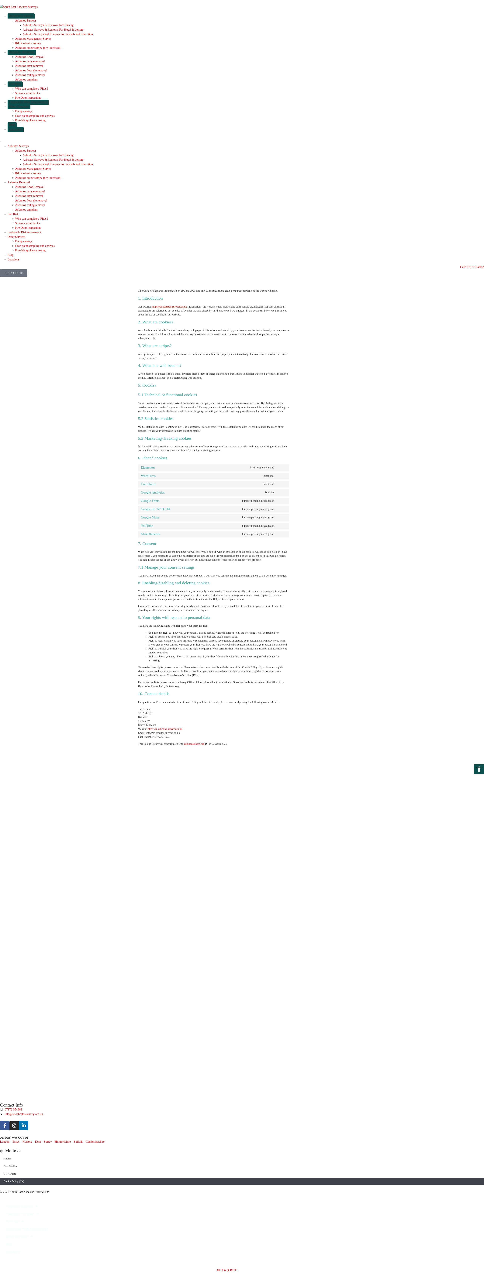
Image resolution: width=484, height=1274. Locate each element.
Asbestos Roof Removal (29, 56)
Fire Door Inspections (28, 97)
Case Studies (10, 1166)
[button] (479, 769)
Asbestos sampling (26, 79)
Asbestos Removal (21, 52)
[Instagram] (14, 1125)
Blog (12, 124)
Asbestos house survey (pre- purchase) (38, 47)
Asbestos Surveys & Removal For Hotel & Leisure (53, 29)
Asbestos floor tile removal (31, 70)
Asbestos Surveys (21, 16)
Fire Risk (15, 84)
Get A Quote (10, 1173)
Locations (15, 129)
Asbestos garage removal (30, 61)
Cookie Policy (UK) (14, 1181)
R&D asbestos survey (28, 43)
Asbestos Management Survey (33, 38)
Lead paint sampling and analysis (35, 115)
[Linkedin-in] (23, 1125)
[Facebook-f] (4, 1125)
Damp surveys (23, 111)
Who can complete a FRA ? (31, 88)
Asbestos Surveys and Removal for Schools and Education (58, 34)
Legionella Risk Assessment (28, 102)
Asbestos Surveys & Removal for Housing (48, 25)
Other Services (19, 106)
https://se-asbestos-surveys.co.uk (169, 306)
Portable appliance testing (30, 120)
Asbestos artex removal (29, 65)
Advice (7, 1158)
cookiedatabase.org (194, 743)
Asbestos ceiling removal (30, 75)
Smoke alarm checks (27, 93)
